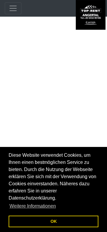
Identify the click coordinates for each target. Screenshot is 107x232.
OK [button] (54, 221)
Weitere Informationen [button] (33, 206)
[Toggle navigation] (13, 8)
